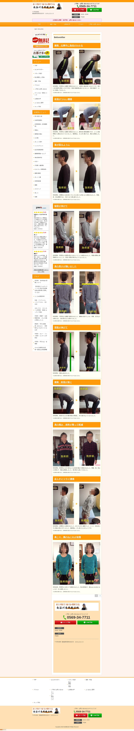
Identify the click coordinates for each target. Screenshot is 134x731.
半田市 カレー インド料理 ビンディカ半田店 (41, 335)
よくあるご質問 (39, 102)
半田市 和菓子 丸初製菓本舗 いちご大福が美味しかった (41, 318)
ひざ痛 (36, 138)
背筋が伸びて (61, 327)
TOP (39, 24)
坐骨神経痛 (38, 181)
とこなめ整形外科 (40, 296)
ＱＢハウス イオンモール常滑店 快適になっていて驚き (41, 310)
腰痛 (36, 185)
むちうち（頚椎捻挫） (41, 169)
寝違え (36, 130)
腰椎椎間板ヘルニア (40, 153)
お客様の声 (67, 24)
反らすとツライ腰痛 (64, 479)
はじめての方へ (39, 69)
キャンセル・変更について (41, 94)
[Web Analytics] (3, 730)
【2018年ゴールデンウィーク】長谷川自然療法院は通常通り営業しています (41, 289)
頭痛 (36, 196)
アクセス (80, 24)
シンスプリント (39, 145)
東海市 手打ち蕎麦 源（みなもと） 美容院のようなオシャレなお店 (41, 327)
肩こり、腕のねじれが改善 (67, 537)
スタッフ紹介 (38, 73)
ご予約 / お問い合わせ (95, 24)
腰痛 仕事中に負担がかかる (68, 45)
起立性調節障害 (39, 149)
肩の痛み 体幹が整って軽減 (68, 424)
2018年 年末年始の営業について (41, 281)
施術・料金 (53, 24)
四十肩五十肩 (38, 116)
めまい (36, 161)
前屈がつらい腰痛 (63, 99)
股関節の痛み (38, 134)
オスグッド (38, 189)
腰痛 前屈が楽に (63, 382)
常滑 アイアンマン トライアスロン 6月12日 (41, 302)
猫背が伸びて (61, 206)
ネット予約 (38, 106)
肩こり (36, 192)
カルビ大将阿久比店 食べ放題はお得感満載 (41, 348)
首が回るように (62, 145)
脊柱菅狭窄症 (38, 157)
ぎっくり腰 (38, 177)
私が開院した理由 (40, 77)
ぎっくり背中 (38, 141)
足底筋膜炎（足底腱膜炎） (41, 125)
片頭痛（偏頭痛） (40, 165)
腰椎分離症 (38, 173)
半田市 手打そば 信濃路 (41, 342)
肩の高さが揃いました (65, 266)
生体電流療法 (38, 120)
